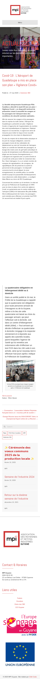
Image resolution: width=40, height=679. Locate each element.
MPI (24, 433)
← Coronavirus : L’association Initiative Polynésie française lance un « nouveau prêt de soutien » (19, 412)
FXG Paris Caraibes (15, 433)
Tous (4, 433)
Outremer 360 (25, 93)
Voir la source (7, 396)
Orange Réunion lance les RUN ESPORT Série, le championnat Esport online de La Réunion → (20, 418)
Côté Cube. (33, 677)
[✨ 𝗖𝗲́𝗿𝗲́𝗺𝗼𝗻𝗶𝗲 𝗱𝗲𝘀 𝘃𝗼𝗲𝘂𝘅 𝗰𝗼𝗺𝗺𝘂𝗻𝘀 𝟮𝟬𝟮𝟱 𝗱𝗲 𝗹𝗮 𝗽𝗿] (20, 457)
